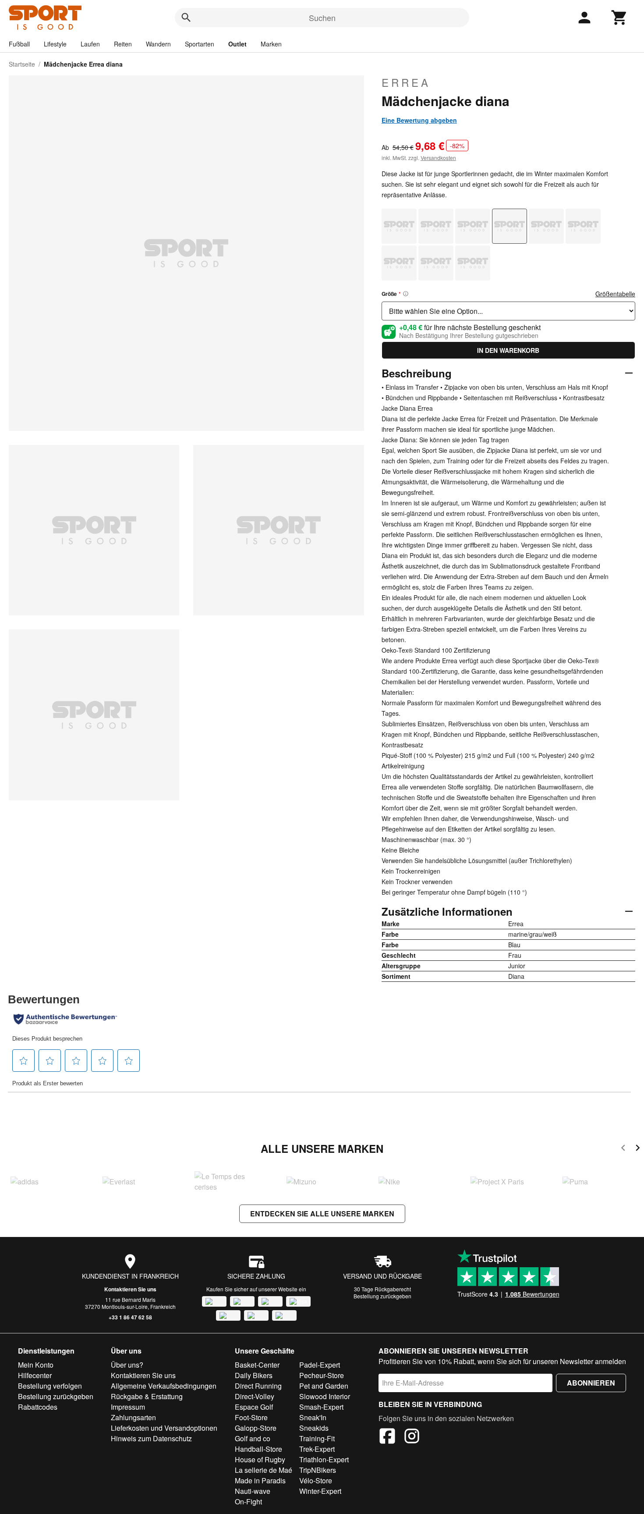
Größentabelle (615, 293)
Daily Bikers (253, 1375)
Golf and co (252, 1438)
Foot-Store (251, 1417)
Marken (271, 43)
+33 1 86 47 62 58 (130, 1317)
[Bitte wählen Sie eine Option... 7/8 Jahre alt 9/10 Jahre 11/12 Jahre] (508, 311)
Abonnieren (591, 1383)
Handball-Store (258, 1449)
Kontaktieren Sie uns (130, 1289)
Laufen (90, 43)
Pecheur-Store (321, 1375)
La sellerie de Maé (263, 1470)
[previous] (623, 1149)
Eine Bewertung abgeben (419, 120)
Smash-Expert (321, 1407)
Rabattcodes (37, 1407)
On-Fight (248, 1501)
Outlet (237, 43)
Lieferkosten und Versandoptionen (164, 1428)
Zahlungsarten (133, 1417)
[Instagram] (412, 1437)
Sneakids (314, 1428)
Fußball (19, 43)
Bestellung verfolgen (50, 1386)
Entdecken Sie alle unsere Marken (322, 1213)
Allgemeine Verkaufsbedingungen (163, 1386)
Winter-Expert (320, 1491)
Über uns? (127, 1365)
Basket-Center (257, 1365)
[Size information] (406, 294)
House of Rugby (260, 1459)
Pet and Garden (323, 1386)
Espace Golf (254, 1407)
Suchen (322, 17)
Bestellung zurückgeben (382, 1296)
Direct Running (258, 1386)
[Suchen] (186, 17)
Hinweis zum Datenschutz (151, 1438)
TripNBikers (317, 1470)
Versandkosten (438, 157)
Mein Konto (35, 1365)
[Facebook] (387, 1437)
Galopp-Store (255, 1428)
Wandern (158, 43)
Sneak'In (312, 1417)
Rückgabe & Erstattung (147, 1396)
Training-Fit (317, 1438)
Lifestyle (55, 43)
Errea (406, 82)
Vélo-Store (315, 1480)
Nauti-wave (252, 1491)
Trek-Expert (317, 1449)
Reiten (123, 43)
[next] (637, 1149)
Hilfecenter (35, 1375)
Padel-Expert (319, 1365)
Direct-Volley (254, 1396)
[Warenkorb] (619, 17)
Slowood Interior (324, 1396)
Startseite (22, 64)
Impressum (128, 1407)
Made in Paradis (260, 1480)
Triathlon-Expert (324, 1459)
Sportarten (199, 43)
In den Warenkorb (508, 350)
